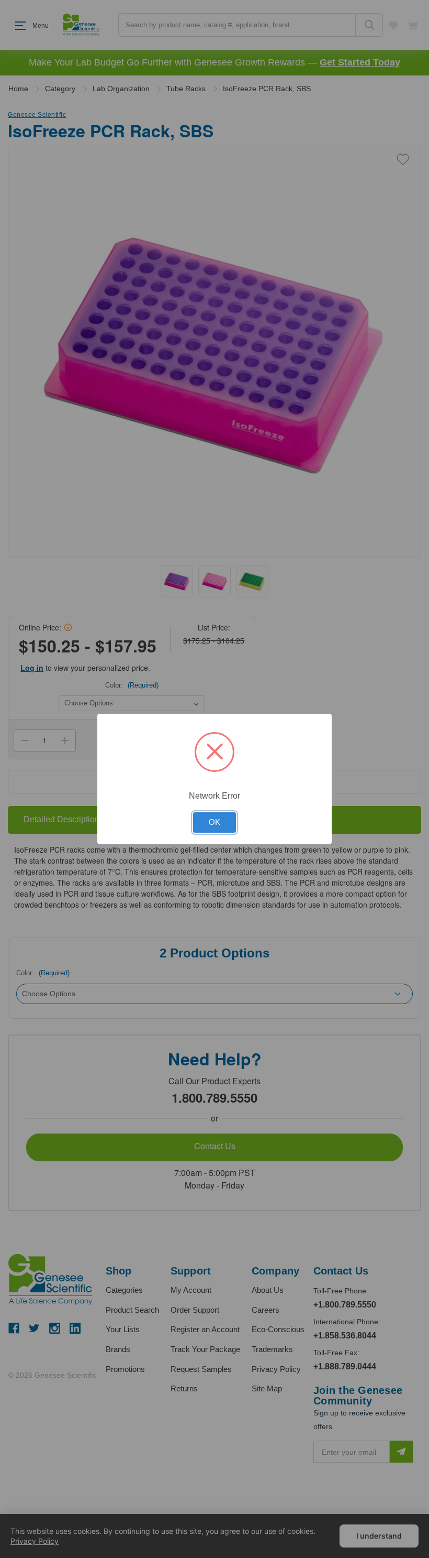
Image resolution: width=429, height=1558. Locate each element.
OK (214, 822)
